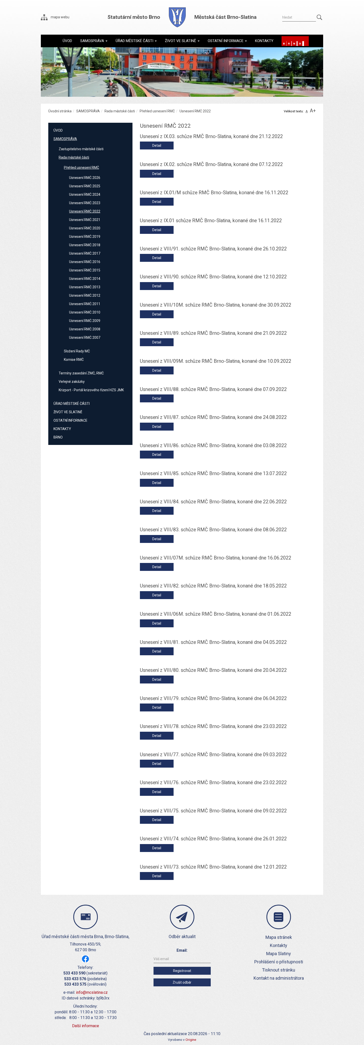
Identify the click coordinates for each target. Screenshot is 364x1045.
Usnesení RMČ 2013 (84, 287)
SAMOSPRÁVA (88, 111)
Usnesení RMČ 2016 (84, 262)
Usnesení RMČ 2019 (84, 237)
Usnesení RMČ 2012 (84, 295)
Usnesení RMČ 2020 (84, 228)
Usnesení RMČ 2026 (84, 178)
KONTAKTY (62, 429)
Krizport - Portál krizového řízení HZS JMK (91, 390)
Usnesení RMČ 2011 (84, 304)
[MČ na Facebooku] (85, 958)
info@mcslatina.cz (92, 992)
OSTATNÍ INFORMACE (70, 420)
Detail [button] (156, 145)
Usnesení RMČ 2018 (84, 245)
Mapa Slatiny (278, 953)
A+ (313, 111)
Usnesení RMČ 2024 (84, 194)
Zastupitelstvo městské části (81, 149)
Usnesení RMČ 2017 (84, 253)
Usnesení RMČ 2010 (84, 312)
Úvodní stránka (60, 111)
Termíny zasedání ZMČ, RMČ (81, 373)
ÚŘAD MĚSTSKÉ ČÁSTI (71, 404)
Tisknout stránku (278, 969)
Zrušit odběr (182, 982)
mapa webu (59, 17)
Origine (190, 1040)
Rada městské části (119, 111)
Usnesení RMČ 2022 (84, 211)
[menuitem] (67, 41)
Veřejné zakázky (72, 382)
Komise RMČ (74, 360)
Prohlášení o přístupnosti (278, 961)
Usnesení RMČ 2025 (84, 186)
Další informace (85, 1025)
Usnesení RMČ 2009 (84, 321)
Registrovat (182, 971)
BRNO (58, 437)
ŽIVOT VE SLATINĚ (67, 412)
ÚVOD (58, 130)
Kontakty (278, 945)
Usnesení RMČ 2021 (84, 220)
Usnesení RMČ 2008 (84, 329)
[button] (94, 41)
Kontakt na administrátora (279, 978)
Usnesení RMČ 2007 (84, 338)
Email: (182, 950)
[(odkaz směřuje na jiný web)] (295, 41)
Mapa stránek (278, 937)
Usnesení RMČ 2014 (84, 279)
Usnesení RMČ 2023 (84, 203)
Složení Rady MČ (77, 351)
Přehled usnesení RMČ (157, 111)
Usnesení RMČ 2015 (84, 270)
